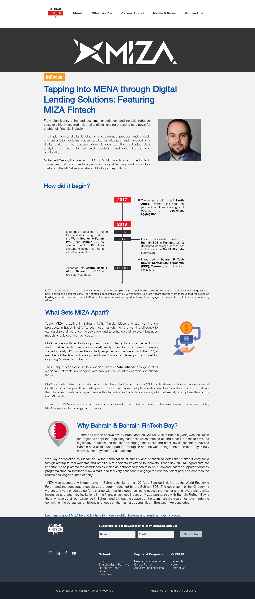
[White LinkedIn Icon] (58, 553)
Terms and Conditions (184, 590)
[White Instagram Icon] (50, 553)
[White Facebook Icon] (66, 553)
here (82, 515)
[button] (80, 13)
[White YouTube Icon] (73, 553)
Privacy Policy (159, 590)
